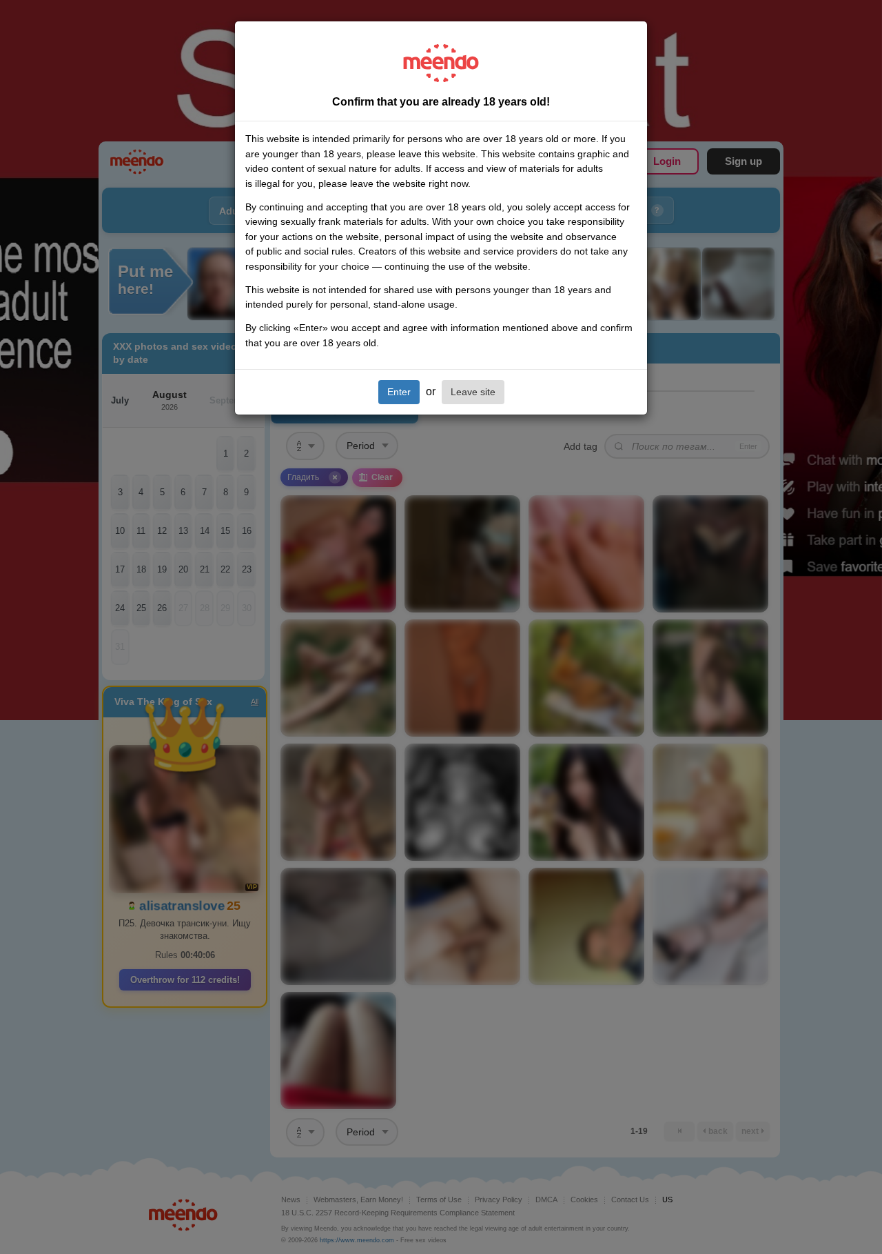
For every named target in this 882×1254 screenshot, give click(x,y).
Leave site (473, 391)
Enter (399, 391)
